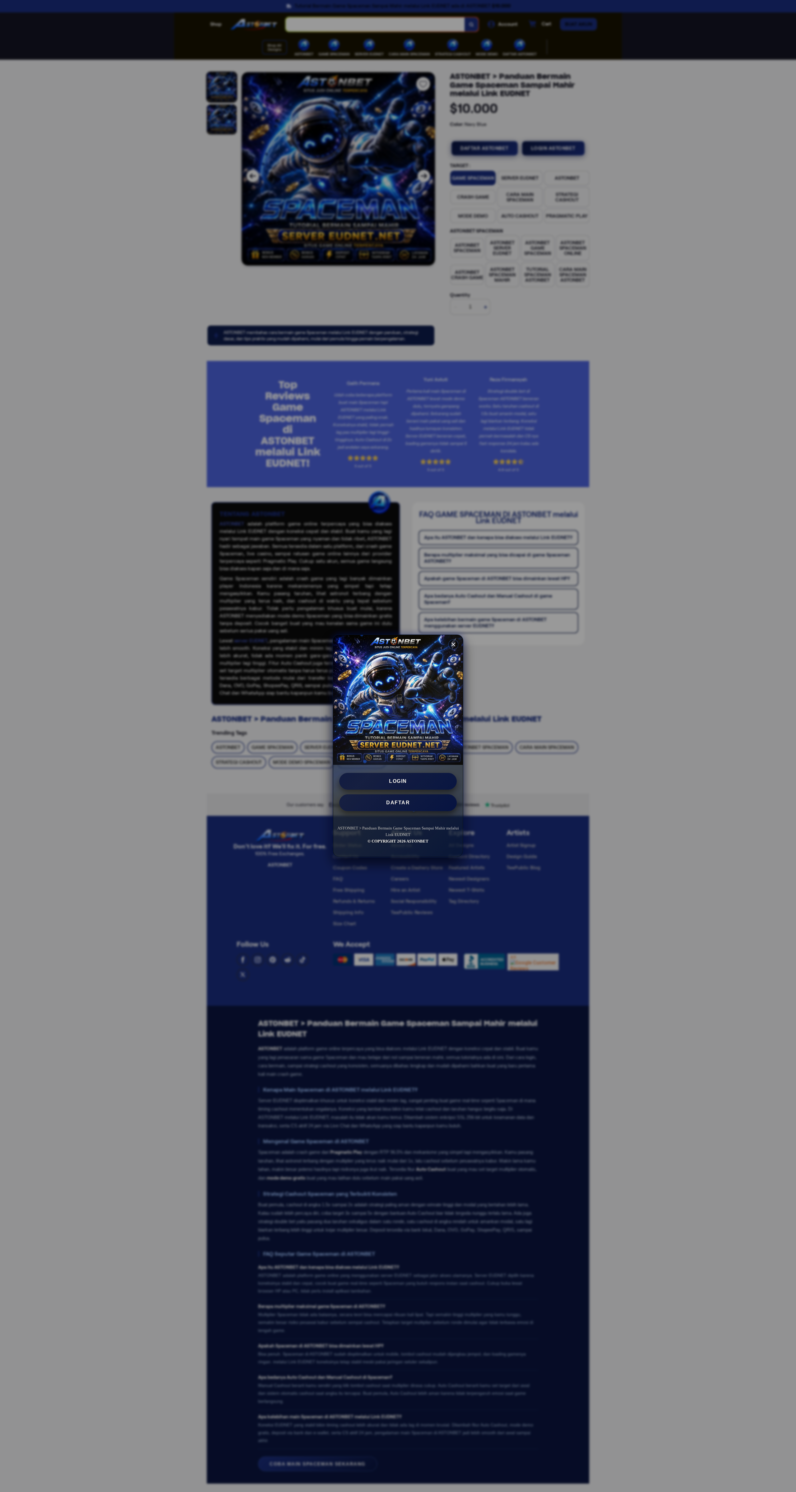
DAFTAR (398, 802)
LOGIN (398, 781)
